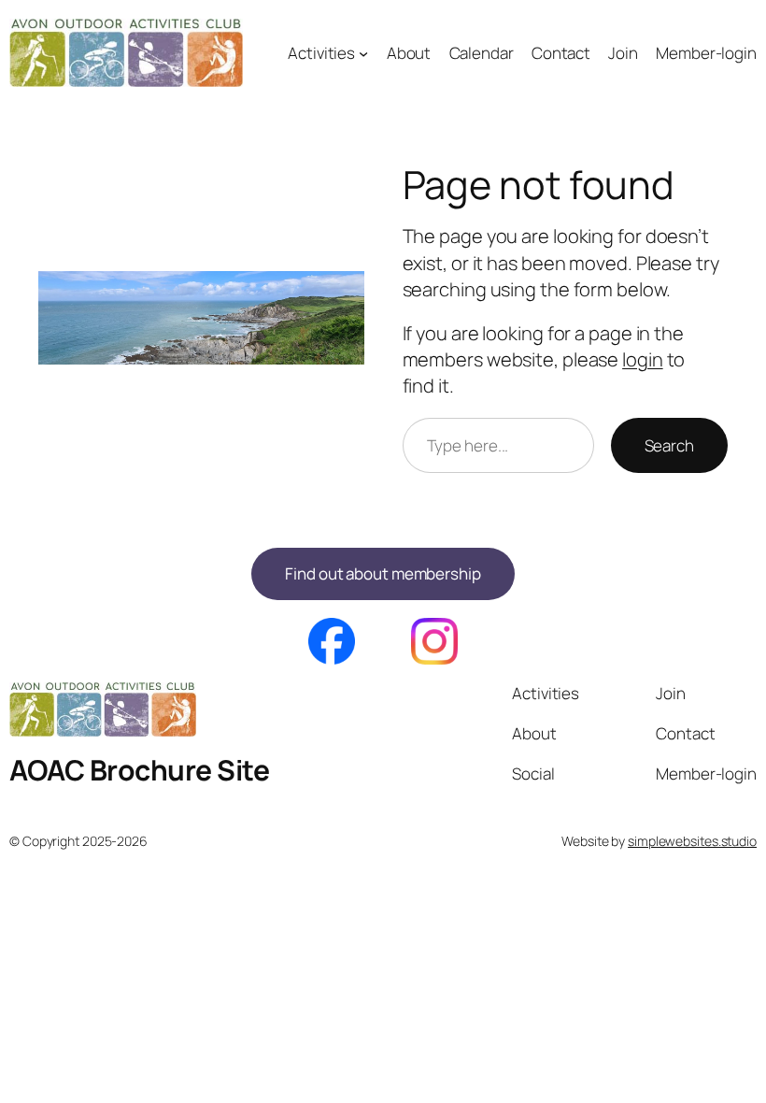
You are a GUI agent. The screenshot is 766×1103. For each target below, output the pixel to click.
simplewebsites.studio (692, 841)
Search (669, 445)
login (642, 359)
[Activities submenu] (363, 53)
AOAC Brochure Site (139, 770)
